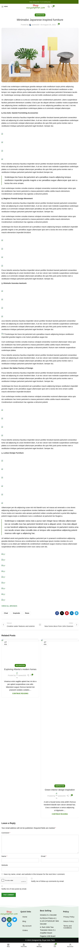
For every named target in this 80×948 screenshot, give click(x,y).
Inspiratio (16, 613)
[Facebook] (3, 919)
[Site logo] (36, 6)
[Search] (49, 7)
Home (24, 917)
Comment (5, 833)
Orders (25, 930)
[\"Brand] (3, 554)
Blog (24, 921)
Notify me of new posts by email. (14, 889)
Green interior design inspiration (60, 790)
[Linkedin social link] (72, 613)
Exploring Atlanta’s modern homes (20, 669)
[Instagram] (9, 919)
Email (43, 856)
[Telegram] (9, 924)
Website (4, 865)
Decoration (20, 665)
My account (26, 926)
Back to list (40, 625)
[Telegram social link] (77, 613)
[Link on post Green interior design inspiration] (60, 712)
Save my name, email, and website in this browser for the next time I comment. (34, 874)
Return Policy (68, 921)
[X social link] (62, 613)
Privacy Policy (68, 917)
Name (4, 856)
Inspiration (40, 15)
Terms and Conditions (67, 927)
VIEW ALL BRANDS (9, 606)
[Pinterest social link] (67, 613)
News (27, 613)
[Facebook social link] (57, 613)
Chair (6, 613)
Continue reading (20, 693)
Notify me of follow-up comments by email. (47, 881)
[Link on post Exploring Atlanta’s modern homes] (20, 652)
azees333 (35, 25)
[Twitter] (14, 919)
